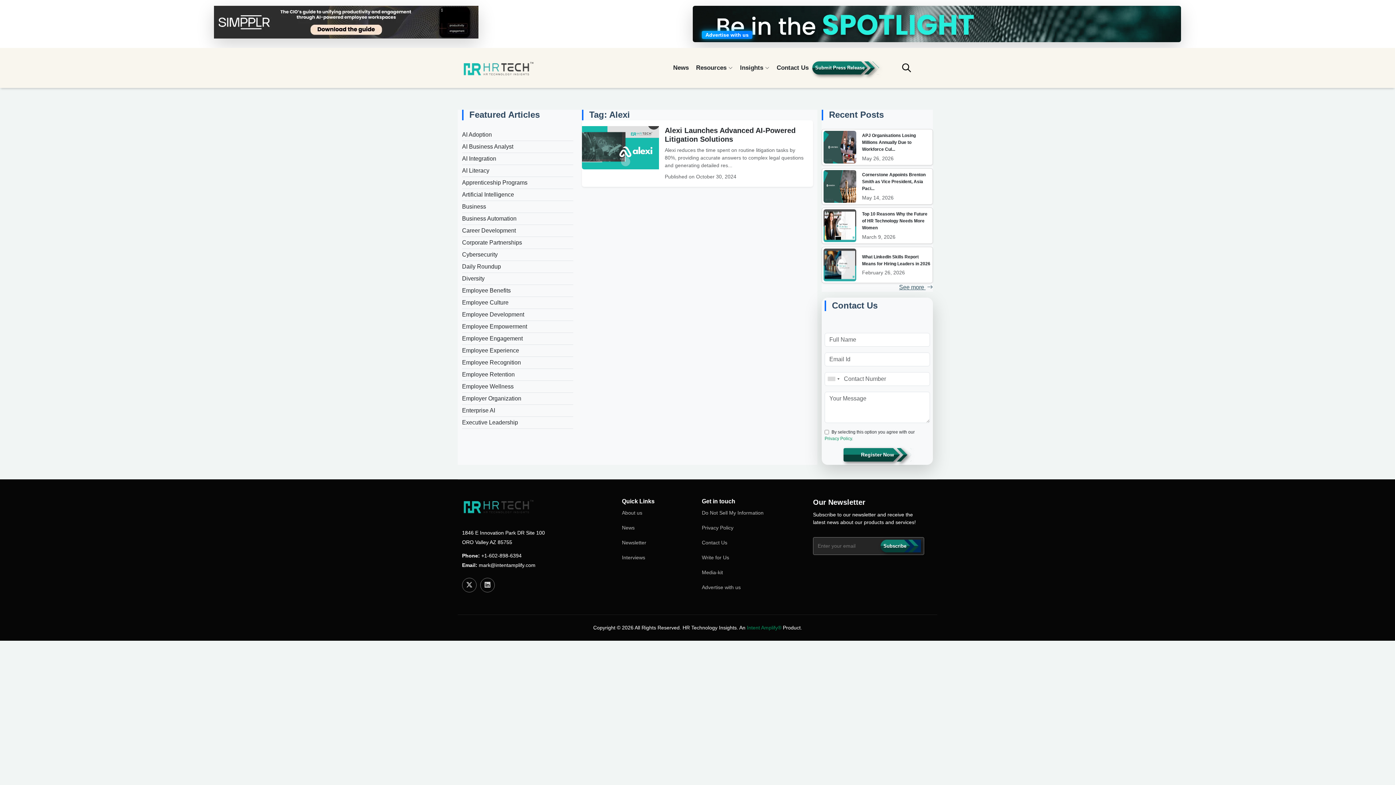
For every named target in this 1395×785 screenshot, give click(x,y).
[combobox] (833, 379)
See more (912, 287)
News (681, 67)
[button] (912, 71)
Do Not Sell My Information (733, 513)
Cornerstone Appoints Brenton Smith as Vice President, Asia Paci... (894, 181)
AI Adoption (477, 135)
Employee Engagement (492, 338)
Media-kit (712, 572)
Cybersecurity (480, 254)
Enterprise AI (478, 410)
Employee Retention (488, 374)
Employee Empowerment (494, 326)
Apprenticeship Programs (494, 183)
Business (474, 207)
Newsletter (634, 543)
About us (632, 513)
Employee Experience (490, 350)
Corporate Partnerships (492, 242)
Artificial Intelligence (488, 195)
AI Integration (479, 159)
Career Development (489, 231)
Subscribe (895, 546)
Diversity (473, 278)
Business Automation (489, 219)
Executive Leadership (490, 422)
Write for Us (715, 557)
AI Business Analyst (487, 147)
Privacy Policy (838, 438)
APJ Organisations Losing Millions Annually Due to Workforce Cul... (889, 142)
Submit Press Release (840, 68)
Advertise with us (721, 587)
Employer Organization (491, 398)
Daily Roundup (481, 266)
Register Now (877, 455)
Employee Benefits (486, 290)
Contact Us (793, 67)
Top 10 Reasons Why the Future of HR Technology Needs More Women (894, 221)
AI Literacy (475, 171)
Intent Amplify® (764, 628)
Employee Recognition (491, 362)
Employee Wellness (488, 386)
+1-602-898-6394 (501, 556)
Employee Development (493, 314)
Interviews (633, 557)
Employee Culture (485, 302)
